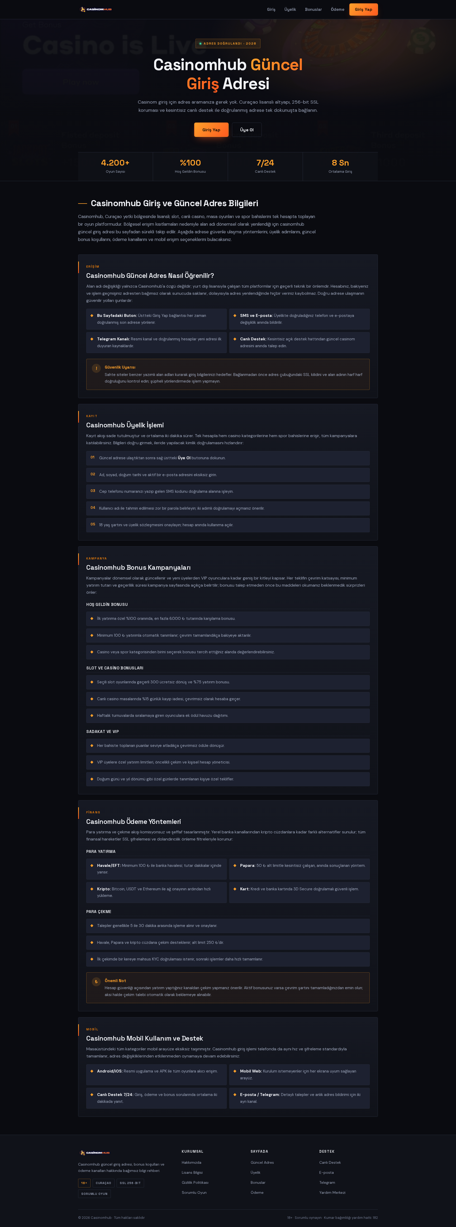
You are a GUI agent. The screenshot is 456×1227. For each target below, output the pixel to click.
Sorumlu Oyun (194, 1192)
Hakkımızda (191, 1162)
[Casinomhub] (95, 9)
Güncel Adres (262, 1162)
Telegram (327, 1182)
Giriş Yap (363, 9)
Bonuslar (313, 9)
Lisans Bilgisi (192, 1172)
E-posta (326, 1172)
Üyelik (290, 9)
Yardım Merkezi (332, 1192)
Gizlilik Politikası (195, 1182)
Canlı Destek (330, 1162)
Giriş (271, 9)
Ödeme (337, 9)
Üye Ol (247, 130)
